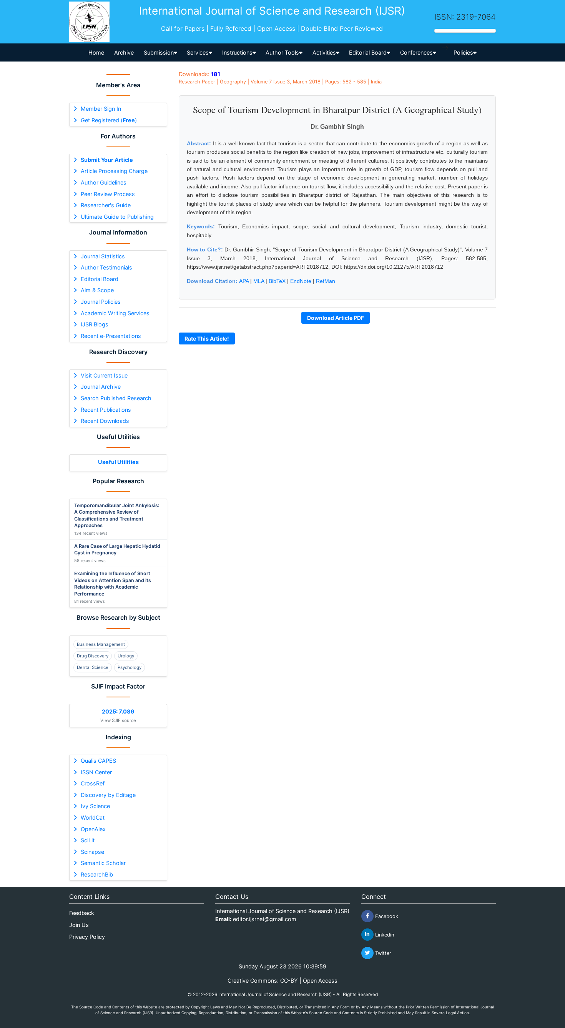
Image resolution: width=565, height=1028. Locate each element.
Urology (126, 656)
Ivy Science (95, 806)
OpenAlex (93, 829)
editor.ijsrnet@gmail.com (264, 919)
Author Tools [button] (282, 52)
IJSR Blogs (94, 324)
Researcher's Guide (106, 205)
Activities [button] (324, 52)
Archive (124, 52)
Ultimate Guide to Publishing (117, 216)
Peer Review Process (108, 194)
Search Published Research (116, 398)
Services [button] (198, 52)
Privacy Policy (87, 936)
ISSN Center (96, 772)
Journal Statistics (103, 256)
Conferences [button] (416, 52)
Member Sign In (101, 108)
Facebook (386, 916)
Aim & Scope (97, 290)
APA (244, 281)
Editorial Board (99, 279)
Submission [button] (159, 52)
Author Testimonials (106, 267)
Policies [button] (463, 52)
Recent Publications (106, 409)
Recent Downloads (105, 421)
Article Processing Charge (114, 171)
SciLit (88, 840)
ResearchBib (97, 874)
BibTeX (277, 281)
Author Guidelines (103, 182)
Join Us (79, 925)
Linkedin (384, 934)
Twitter (382, 953)
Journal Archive (101, 386)
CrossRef (93, 783)
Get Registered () (109, 120)
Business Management (101, 644)
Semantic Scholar (103, 863)
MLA (258, 281)
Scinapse (92, 851)
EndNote (300, 281)
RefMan (325, 281)
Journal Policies (101, 301)
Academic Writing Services (115, 313)
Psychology (129, 667)
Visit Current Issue (104, 375)
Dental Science (92, 667)
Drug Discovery (92, 656)
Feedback (81, 913)
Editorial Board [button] (368, 52)
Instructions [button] (237, 52)
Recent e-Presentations (111, 336)
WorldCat (93, 817)
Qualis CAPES (98, 760)
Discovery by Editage (108, 795)
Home (96, 52)
